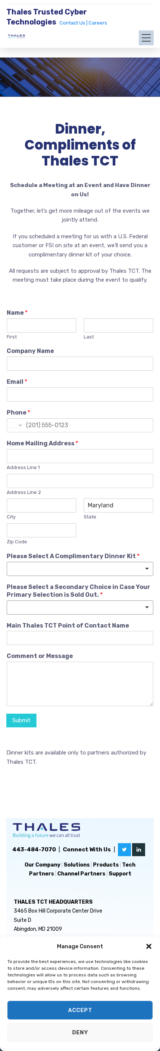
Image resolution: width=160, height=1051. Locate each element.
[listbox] (80, 569)
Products (106, 865)
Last (89, 337)
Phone (18, 412)
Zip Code (17, 541)
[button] (149, 946)
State (90, 517)
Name (17, 312)
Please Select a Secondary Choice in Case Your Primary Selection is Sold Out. (78, 590)
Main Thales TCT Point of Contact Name (68, 625)
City (11, 517)
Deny (80, 1032)
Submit (21, 720)
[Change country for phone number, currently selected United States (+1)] (15, 425)
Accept (80, 1010)
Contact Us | (74, 23)
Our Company (42, 865)
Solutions (77, 865)
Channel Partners (81, 874)
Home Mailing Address (42, 443)
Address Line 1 (23, 467)
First (12, 337)
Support (120, 874)
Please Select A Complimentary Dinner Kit (73, 556)
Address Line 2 (24, 492)
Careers (98, 23)
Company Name (30, 350)
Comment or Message (40, 655)
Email (17, 381)
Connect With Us (87, 849)
